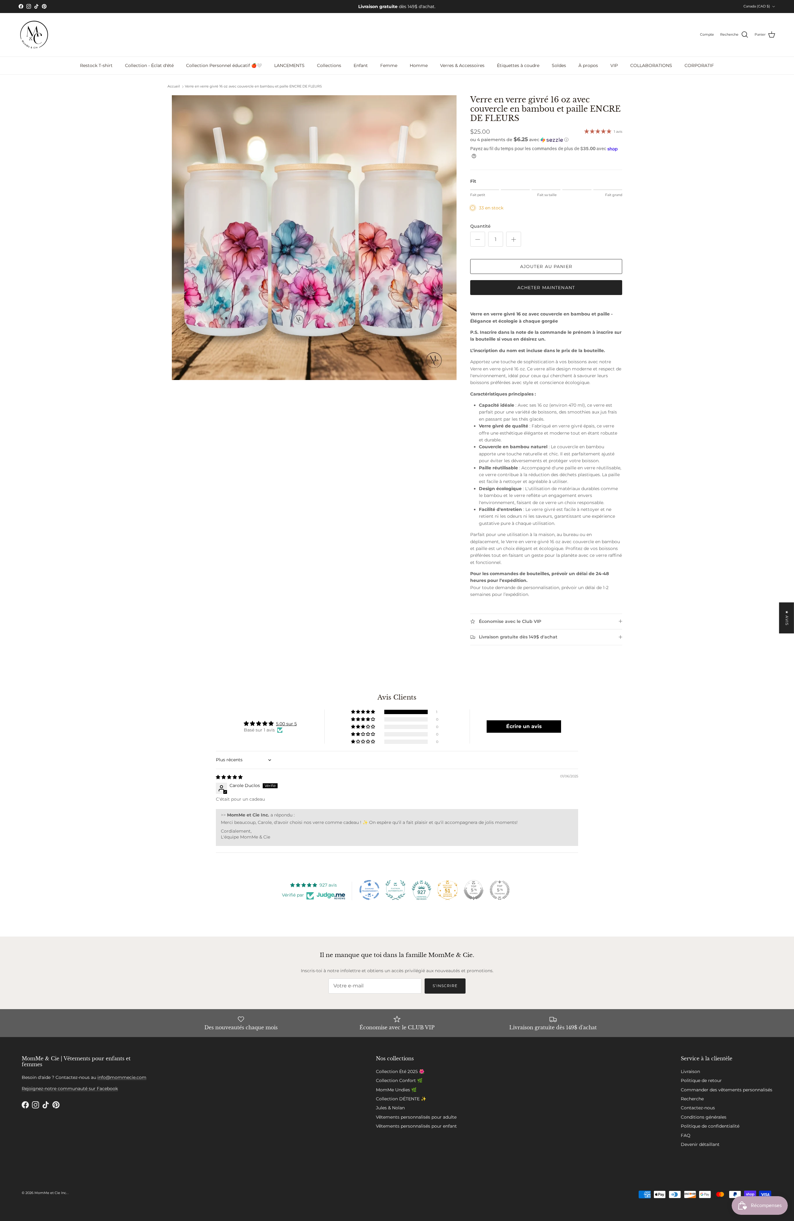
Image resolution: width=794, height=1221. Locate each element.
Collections (329, 65)
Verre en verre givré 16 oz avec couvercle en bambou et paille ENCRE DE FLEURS (253, 86)
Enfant (361, 65)
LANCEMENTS (289, 65)
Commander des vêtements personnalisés (726, 1090)
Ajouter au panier (546, 266)
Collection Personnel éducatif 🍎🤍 (224, 65)
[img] (229, 777)
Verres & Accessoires (462, 65)
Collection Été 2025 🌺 (400, 1071)
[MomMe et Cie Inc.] (34, 34)
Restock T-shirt (96, 65)
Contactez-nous (698, 1108)
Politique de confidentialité (710, 1126)
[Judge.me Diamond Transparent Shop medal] (369, 890)
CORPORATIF (699, 65)
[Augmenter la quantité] (513, 239)
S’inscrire (445, 985)
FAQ (685, 1135)
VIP (614, 65)
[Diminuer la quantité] (477, 239)
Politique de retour (701, 1080)
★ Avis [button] (787, 617)
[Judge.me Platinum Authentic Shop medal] (395, 890)
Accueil (173, 86)
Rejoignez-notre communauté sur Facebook (70, 1088)
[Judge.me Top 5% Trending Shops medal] (500, 890)
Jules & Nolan (390, 1108)
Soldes (559, 65)
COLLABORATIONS (651, 65)
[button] (519, 139)
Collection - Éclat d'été (149, 65)
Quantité (480, 226)
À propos (588, 65)
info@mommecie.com (121, 1077)
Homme (419, 65)
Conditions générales (703, 1117)
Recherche (692, 1099)
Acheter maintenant (546, 287)
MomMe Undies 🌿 (396, 1090)
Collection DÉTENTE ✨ (401, 1099)
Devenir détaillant (700, 1144)
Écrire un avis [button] (524, 726)
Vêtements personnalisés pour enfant (416, 1126)
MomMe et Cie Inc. (51, 1193)
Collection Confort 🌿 (399, 1080)
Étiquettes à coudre (518, 65)
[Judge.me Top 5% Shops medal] (474, 890)
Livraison (690, 1071)
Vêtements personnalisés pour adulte (416, 1117)
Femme (388, 65)
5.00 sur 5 (286, 724)
